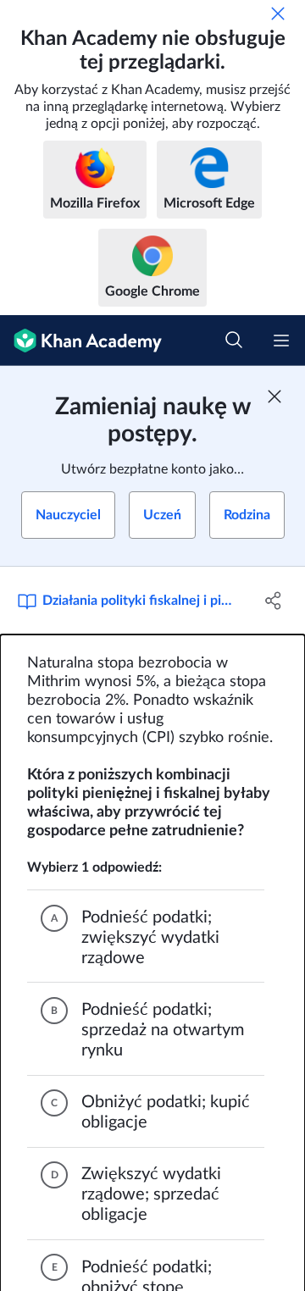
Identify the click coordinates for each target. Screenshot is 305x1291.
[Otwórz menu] (281, 340)
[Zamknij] (277, 13)
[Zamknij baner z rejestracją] (274, 396)
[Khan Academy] (81, 340)
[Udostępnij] (273, 601)
